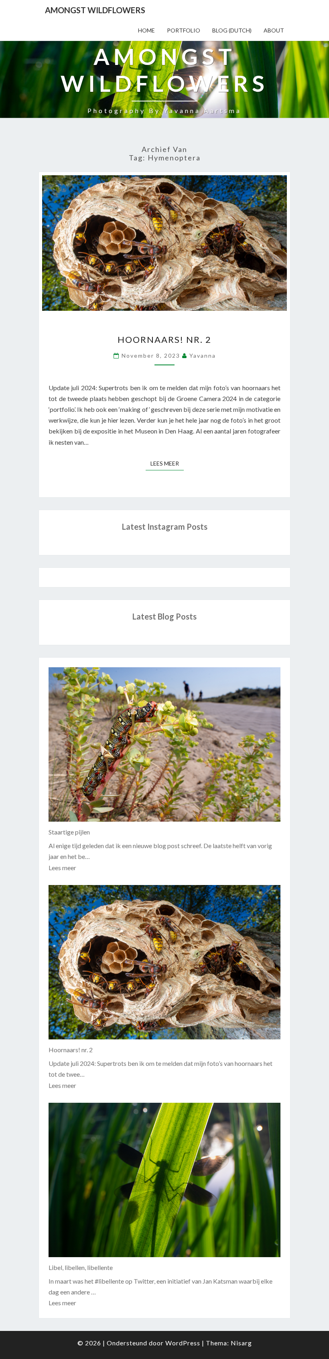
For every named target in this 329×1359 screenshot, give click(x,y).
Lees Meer (167, 463)
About (274, 30)
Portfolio (183, 30)
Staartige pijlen (69, 832)
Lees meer (62, 867)
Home (146, 30)
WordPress (182, 1343)
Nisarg (241, 1343)
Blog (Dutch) (232, 30)
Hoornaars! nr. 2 (164, 339)
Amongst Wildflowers (95, 10)
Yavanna (202, 355)
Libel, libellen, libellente (81, 1267)
